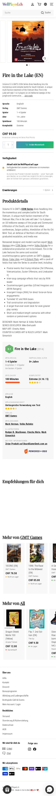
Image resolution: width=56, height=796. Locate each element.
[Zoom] (44, 58)
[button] (49, 789)
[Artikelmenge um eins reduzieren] (4, 144)
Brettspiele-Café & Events (13, 700)
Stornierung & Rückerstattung (15, 720)
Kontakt (5, 682)
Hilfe (4, 678)
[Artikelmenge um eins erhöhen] (12, 144)
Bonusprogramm (9, 691)
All (22, 603)
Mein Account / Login (11, 704)
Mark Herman (12, 424)
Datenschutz (7, 725)
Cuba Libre (14, 259)
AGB (4, 729)
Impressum (7, 733)
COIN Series (27, 209)
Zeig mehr (29, 96)
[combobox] (28, 13)
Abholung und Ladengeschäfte (15, 695)
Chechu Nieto (33, 432)
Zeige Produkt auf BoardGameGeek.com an (26, 443)
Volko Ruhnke (41, 245)
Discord (5, 687)
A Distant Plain (32, 259)
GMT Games (22, 108)
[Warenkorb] (39, 4)
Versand (6, 716)
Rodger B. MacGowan (15, 432)
